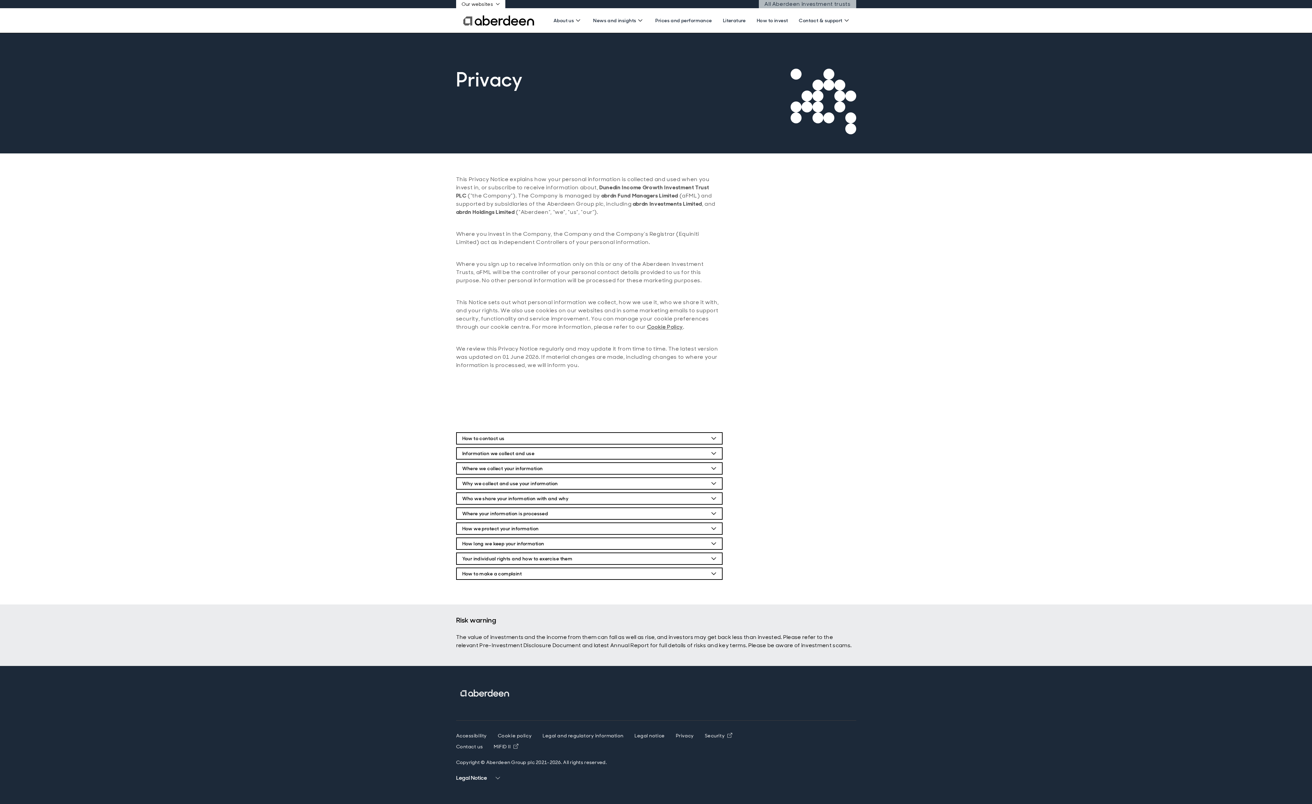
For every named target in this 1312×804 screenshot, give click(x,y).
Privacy (685, 736)
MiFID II (506, 747)
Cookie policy (515, 736)
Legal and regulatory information (583, 736)
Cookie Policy (665, 326)
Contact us (469, 747)
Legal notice (649, 736)
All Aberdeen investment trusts (807, 4)
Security (718, 736)
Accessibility (471, 736)
